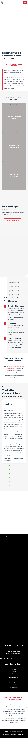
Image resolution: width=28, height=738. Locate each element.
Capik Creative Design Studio (17, 734)
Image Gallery (14, 687)
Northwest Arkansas (16, 366)
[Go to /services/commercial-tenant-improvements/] (14, 146)
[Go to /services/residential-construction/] (14, 175)
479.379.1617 (16, 651)
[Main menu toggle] (25, 2)
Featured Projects (14, 683)
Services (14, 669)
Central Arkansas (9, 368)
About (14, 671)
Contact (14, 674)
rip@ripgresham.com (16, 653)
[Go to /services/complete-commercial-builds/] (14, 117)
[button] (14, 65)
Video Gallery (14, 685)
